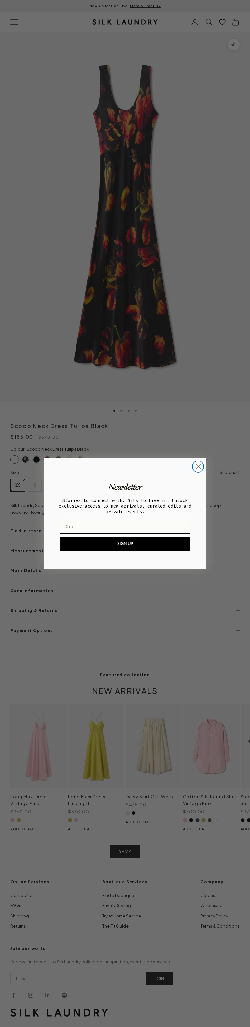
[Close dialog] (198, 466)
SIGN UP (125, 543)
